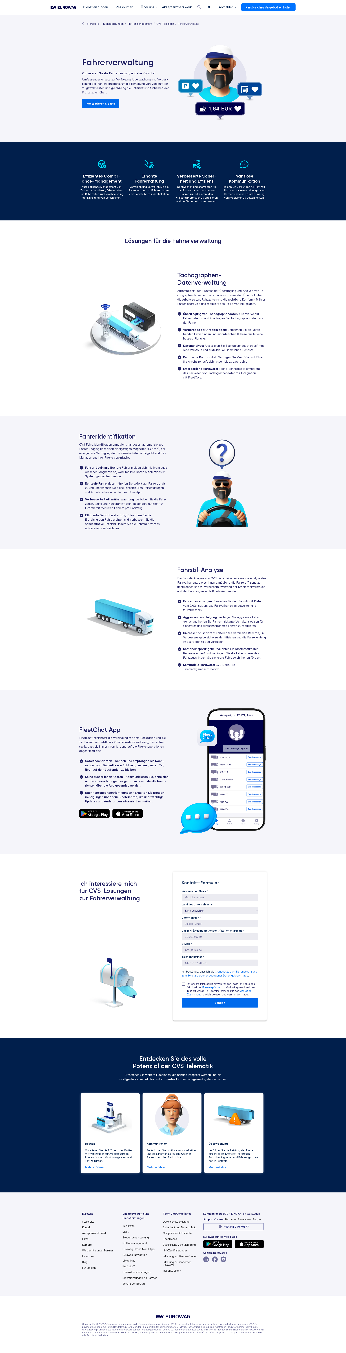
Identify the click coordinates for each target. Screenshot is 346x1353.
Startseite (93, 23)
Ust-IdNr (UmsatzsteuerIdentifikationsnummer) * (213, 930)
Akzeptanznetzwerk (94, 1233)
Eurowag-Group (211, 987)
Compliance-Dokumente (177, 1233)
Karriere (87, 1244)
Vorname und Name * (195, 891)
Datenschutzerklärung (176, 1221)
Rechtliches (170, 1239)
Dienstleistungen (113, 23)
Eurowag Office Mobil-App (139, 1249)
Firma (85, 1239)
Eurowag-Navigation (135, 1254)
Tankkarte (129, 1226)
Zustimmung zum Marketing (179, 1244)
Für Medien (89, 1267)
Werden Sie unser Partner (97, 1250)
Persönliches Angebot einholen (268, 7)
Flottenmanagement (140, 23)
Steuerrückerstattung (136, 1237)
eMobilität (129, 1260)
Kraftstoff (129, 1266)
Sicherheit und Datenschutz (180, 1227)
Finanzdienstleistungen (136, 1272)
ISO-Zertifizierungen (175, 1250)
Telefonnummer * (193, 956)
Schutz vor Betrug (134, 1283)
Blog (85, 1262)
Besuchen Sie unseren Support (244, 1219)
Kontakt (87, 1227)
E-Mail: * (187, 943)
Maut (126, 1231)
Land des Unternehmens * (198, 904)
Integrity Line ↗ (172, 1270)
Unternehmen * (191, 917)
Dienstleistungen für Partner (140, 1278)
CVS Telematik (165, 23)
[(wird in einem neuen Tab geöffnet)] (217, 1244)
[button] (97, 7)
